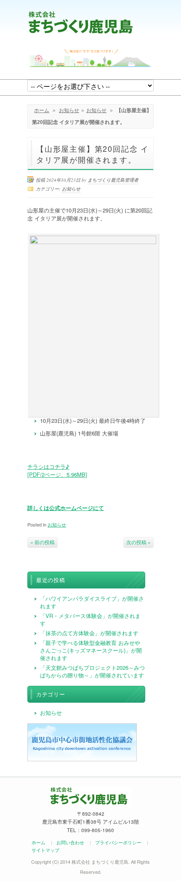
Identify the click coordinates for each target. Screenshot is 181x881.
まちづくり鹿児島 (80, 22)
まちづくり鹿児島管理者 (113, 180)
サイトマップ (45, 849)
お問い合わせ (70, 842)
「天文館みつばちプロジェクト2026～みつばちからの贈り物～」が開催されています (92, 671)
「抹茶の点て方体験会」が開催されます (89, 633)
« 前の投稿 (42, 542)
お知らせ (69, 110)
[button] (57, 470)
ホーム (41, 110)
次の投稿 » (138, 542)
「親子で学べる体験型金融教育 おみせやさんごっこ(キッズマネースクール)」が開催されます (91, 650)
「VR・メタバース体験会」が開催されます (90, 619)
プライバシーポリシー (118, 842)
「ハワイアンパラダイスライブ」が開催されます (92, 602)
